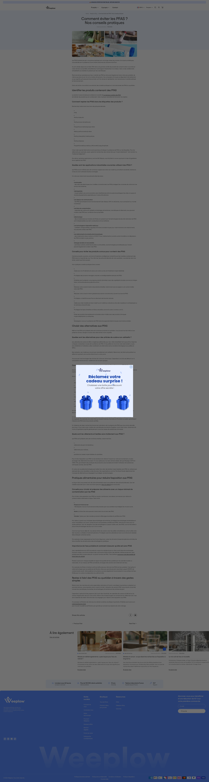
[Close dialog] (131, 367)
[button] (86, 402)
